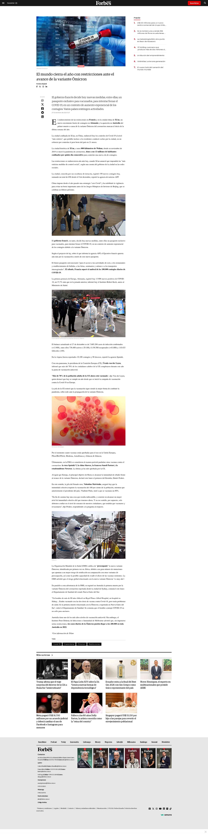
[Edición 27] (148, 758)
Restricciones (94, 644)
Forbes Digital (41, 84)
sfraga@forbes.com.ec (44, 777)
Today (63, 742)
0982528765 (42, 793)
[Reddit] (42, 113)
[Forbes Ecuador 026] (164, 758)
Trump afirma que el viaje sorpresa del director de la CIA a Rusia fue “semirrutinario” (51, 685)
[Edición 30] (101, 758)
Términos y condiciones (44, 808)
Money (97, 742)
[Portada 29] (116, 758)
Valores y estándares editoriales (85, 808)
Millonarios (131, 742)
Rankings (143, 742)
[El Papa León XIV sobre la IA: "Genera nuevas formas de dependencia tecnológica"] (86, 669)
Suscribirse (194, 3)
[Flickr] (167, 808)
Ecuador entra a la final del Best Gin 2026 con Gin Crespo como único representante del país (121, 685)
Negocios (108, 742)
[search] (205, 3)
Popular (137, 18)
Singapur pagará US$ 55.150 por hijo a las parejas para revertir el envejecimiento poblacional (121, 718)
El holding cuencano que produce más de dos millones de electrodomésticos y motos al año (152, 48)
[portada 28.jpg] (132, 758)
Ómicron (81, 644)
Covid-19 (56, 644)
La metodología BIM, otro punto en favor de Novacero (151, 40)
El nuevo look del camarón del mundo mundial (150, 68)
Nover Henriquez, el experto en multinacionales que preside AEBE (155, 685)
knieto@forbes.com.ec (44, 771)
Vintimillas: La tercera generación (151, 61)
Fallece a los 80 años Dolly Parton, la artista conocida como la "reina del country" (86, 718)
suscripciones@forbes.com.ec (46, 783)
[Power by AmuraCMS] (166, 815)
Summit (154, 742)
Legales (56, 808)
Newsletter (166, 742)
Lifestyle (120, 742)
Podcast (54, 742)
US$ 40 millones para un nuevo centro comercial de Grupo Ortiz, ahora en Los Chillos (151, 24)
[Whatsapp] (42, 101)
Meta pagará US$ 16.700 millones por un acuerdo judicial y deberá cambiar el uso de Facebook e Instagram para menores (52, 721)
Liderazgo (87, 742)
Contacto (71, 808)
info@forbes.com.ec (68, 760)
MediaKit (63, 808)
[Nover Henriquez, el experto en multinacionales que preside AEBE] (156, 669)
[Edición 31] (85, 758)
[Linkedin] (42, 117)
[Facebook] (42, 109)
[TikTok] (171, 808)
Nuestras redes (102, 808)
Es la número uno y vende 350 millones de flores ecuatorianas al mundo (151, 32)
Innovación (74, 742)
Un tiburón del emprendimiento (150, 55)
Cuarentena (69, 644)
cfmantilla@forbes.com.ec (58, 766)
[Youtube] (160, 808)
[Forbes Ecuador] (104, 3)
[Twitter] (42, 105)
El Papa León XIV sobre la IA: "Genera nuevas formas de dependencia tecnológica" (85, 685)
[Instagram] (157, 808)
